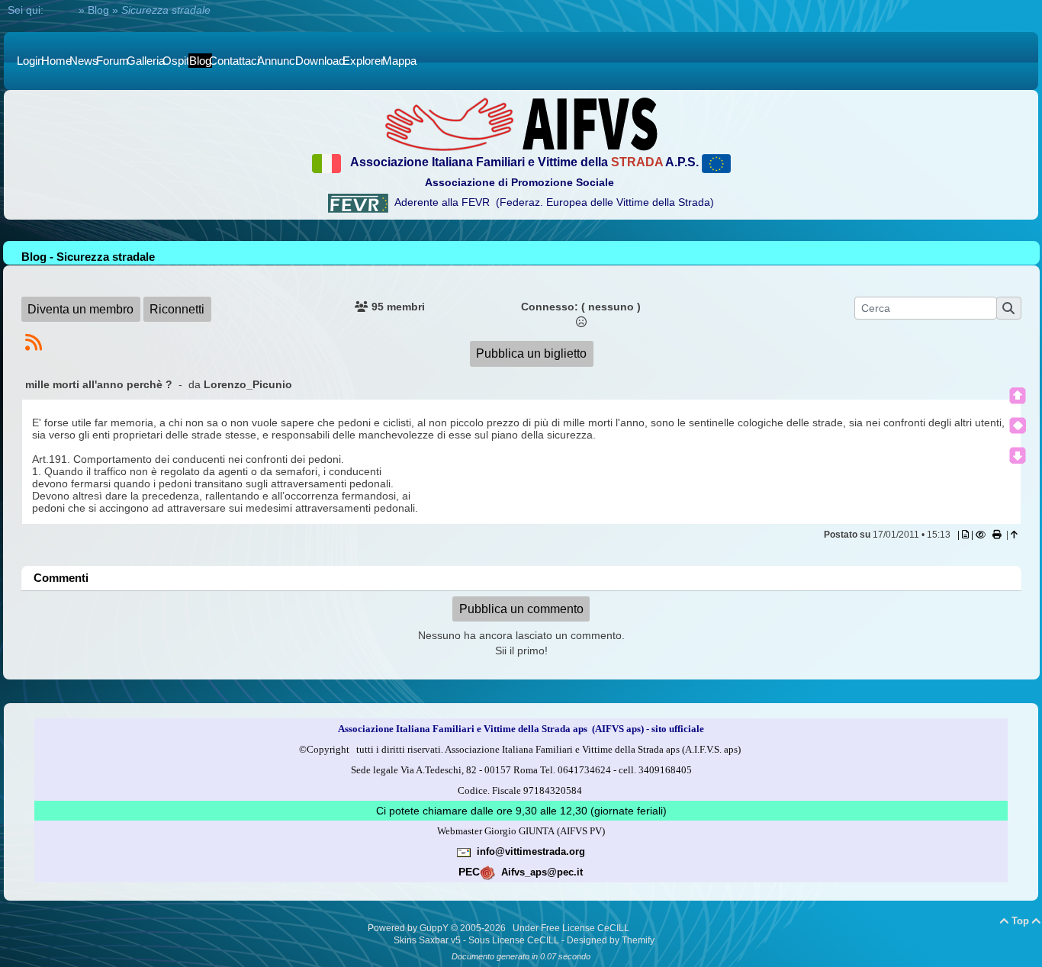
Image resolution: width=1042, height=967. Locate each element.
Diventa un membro (80, 309)
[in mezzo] (1017, 425)
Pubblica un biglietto (531, 353)
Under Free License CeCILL (572, 928)
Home (61, 10)
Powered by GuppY (409, 928)
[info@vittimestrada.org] (464, 851)
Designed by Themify (610, 940)
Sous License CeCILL (513, 940)
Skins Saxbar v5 (427, 940)
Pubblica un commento (521, 608)
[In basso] (1017, 455)
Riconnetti (177, 309)
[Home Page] (521, 123)
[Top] (1017, 396)
